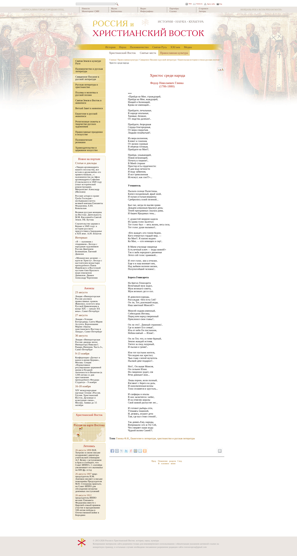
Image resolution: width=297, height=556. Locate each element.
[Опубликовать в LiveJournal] (121, 451)
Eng (221, 4)
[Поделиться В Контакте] (117, 451)
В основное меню (167, 463)
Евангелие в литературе (143, 438)
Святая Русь (159, 47)
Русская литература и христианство (86, 85)
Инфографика (146, 11)
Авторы (202, 11)
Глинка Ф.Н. (122, 438)
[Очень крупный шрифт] (223, 69)
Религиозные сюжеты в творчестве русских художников (87, 124)
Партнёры (174, 8)
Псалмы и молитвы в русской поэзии (86, 93)
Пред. (153, 461)
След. (179, 461)
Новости (86, 8)
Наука (122, 47)
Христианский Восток (122, 53)
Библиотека (116, 11)
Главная (112, 60)
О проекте (203, 8)
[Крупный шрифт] (221, 69)
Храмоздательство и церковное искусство (86, 148)
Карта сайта (211, 4)
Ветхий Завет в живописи (89, 108)
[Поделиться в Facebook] (112, 451)
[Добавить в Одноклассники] (145, 451)
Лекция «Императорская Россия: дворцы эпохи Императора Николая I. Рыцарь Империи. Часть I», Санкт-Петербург (89, 344)
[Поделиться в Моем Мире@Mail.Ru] (135, 451)
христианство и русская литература (176, 438)
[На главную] (148, 28)
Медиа (188, 47)
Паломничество (139, 47)
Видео (143, 8)
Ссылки (173, 11)
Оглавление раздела (167, 461)
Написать (199, 4)
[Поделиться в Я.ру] (131, 451)
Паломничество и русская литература (89, 70)
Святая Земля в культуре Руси (88, 62)
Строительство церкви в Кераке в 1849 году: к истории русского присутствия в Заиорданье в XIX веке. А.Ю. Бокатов (88, 228)
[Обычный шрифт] (218, 69)
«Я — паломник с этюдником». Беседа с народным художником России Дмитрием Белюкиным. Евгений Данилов (87, 247)
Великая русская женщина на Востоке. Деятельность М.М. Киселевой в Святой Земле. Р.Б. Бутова (88, 216)
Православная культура (174, 53)
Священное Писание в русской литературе (87, 78)
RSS (190, 4)
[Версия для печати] (220, 451)
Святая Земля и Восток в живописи (88, 101)
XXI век (175, 47)
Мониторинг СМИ (90, 11)
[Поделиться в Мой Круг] (140, 451)
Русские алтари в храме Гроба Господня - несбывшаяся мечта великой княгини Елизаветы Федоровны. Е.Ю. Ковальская (89, 202)
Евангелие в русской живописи (86, 114)
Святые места (148, 53)
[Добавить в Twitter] (126, 451)
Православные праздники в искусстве (89, 133)
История (110, 47)
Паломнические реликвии (83, 141)
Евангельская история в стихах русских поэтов (198, 60)
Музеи (114, 8)
